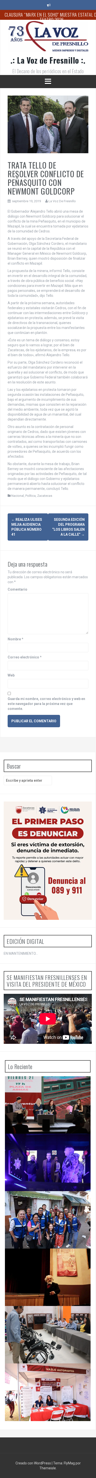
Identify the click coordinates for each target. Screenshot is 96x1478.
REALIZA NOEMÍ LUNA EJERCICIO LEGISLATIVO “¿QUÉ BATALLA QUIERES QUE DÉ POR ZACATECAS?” (46, 1203)
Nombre (15, 639)
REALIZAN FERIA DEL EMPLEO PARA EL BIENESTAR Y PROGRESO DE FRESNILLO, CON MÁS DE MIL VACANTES (46, 1375)
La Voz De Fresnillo (62, 201)
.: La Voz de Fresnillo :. (48, 60)
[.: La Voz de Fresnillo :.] (48, 38)
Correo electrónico (25, 657)
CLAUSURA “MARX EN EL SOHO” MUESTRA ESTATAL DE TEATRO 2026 (44, 1258)
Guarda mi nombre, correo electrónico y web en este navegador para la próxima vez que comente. (46, 704)
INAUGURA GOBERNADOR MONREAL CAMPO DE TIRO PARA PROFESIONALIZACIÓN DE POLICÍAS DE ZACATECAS (48, 1145)
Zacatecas (44, 496)
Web (11, 675)
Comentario (17, 589)
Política (30, 496)
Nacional (17, 496)
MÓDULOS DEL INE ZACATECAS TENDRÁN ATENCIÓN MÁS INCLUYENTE (43, 1316)
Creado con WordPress (34, 1463)
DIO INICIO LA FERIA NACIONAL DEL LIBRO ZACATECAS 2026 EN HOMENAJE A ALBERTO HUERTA (45, 1088)
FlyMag (69, 1463)
